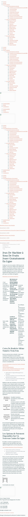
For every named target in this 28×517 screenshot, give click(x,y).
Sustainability (6, 103)
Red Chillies (12, 37)
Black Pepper (12, 45)
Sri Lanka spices (10, 36)
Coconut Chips (13, 9)
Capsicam (12, 34)
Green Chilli (12, 31)
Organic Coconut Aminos (15, 18)
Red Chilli (11, 30)
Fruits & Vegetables (11, 19)
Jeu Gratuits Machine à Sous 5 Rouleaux (13, 447)
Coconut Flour (12, 10)
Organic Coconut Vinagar (15, 16)
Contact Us (6, 106)
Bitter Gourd (12, 27)
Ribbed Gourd (12, 25)
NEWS (4, 171)
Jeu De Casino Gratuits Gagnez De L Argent (13, 368)
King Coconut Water (14, 15)
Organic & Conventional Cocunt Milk (18, 7)
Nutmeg (11, 43)
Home (4, 1)
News (4, 105)
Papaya (11, 24)
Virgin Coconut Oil (13, 13)
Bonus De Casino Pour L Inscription (11, 370)
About (4, 3)
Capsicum (12, 168)
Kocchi (11, 33)
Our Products (6, 4)
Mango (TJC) (12, 21)
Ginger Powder (13, 42)
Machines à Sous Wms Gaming (10, 276)
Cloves (11, 39)
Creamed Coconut (14, 12)
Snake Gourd (12, 28)
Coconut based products (12, 6)
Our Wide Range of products (10, 128)
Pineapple (12, 22)
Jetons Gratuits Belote (8, 367)
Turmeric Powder (13, 40)
